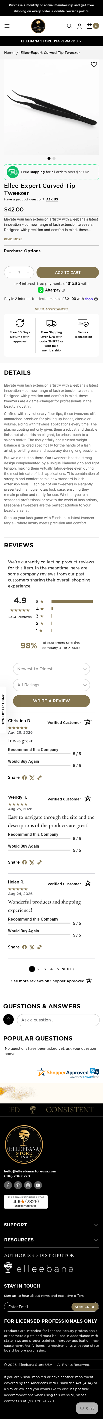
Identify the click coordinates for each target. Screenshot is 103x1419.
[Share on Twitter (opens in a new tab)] (32, 777)
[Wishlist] (94, 64)
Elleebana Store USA (35, 1365)
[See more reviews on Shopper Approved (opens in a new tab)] (39, 777)
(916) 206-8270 (41, 1401)
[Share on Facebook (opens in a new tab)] (24, 777)
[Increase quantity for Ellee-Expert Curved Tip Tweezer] (28, 272)
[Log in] (79, 26)
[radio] (65, 601)
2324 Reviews (20, 617)
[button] (69, 26)
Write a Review (51, 701)
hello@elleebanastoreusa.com (30, 1171)
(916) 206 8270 (17, 1176)
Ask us (52, 199)
